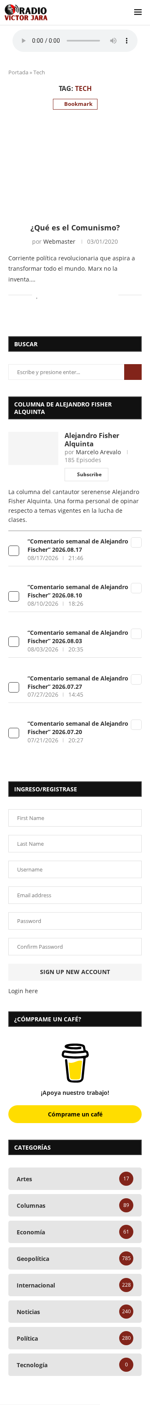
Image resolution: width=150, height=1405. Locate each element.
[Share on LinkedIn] (68, 295)
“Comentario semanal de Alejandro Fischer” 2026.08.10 (78, 591)
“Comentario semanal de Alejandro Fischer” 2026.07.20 (78, 728)
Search (133, 372)
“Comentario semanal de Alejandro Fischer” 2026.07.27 (78, 682)
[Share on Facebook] (46, 295)
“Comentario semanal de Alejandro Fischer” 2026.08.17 (78, 545)
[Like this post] (37, 295)
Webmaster (59, 241)
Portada (18, 72)
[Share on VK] (85, 295)
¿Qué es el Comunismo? (75, 228)
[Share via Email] (112, 295)
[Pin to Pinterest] (59, 295)
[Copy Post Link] (94, 295)
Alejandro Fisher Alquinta (92, 439)
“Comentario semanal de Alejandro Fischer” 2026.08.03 (78, 637)
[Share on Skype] (103, 295)
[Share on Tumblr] (77, 295)
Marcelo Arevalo (98, 452)
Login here (23, 991)
